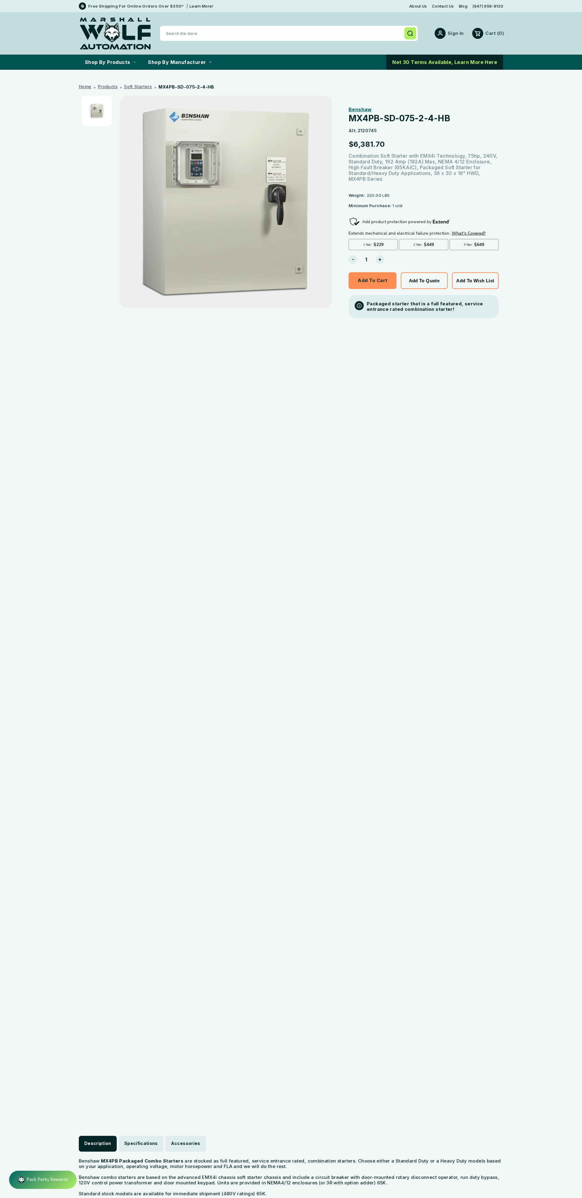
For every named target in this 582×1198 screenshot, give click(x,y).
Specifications (141, 1143)
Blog (463, 6)
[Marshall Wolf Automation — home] (115, 33)
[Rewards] (43, 1180)
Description (97, 1143)
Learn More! (201, 6)
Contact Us (443, 6)
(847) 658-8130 (487, 6)
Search (410, 33)
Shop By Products (107, 62)
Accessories (185, 1143)
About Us (418, 6)
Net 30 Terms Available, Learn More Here (444, 62)
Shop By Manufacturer (177, 62)
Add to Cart (372, 280)
